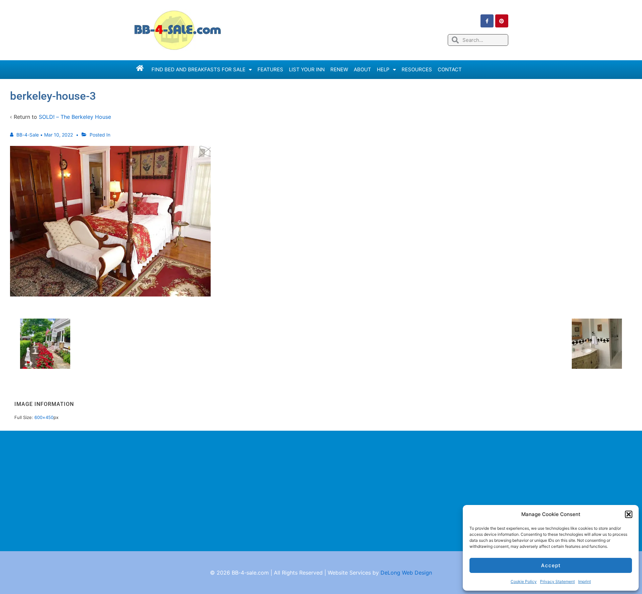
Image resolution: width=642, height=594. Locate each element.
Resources (417, 69)
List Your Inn (307, 69)
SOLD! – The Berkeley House (75, 116)
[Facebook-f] (487, 20)
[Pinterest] (501, 20)
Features (270, 69)
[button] (628, 514)
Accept (551, 565)
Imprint (584, 581)
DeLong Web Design (406, 572)
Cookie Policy (524, 581)
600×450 (44, 417)
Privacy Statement (557, 581)
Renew (339, 69)
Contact (450, 69)
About (362, 69)
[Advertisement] (321, 491)
